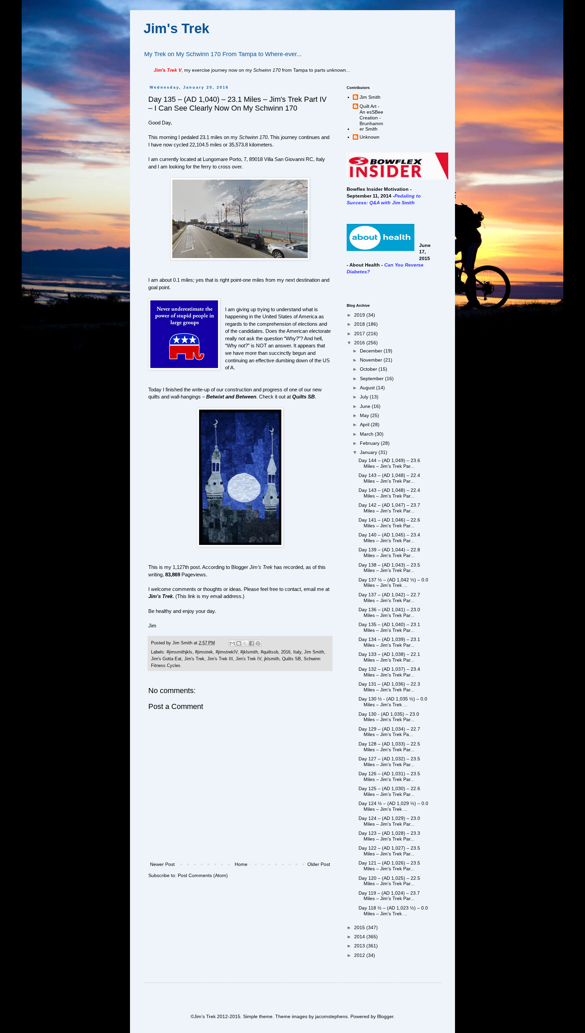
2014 (360, 936)
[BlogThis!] (238, 643)
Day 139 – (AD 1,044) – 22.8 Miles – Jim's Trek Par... (389, 552)
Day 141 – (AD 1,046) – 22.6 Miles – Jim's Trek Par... (389, 522)
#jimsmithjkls (179, 652)
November (372, 360)
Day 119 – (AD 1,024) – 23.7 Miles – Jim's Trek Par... (389, 895)
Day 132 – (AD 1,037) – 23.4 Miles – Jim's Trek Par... (389, 672)
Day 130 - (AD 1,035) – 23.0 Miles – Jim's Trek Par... (389, 716)
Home (241, 864)
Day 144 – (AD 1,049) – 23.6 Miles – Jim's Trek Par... (389, 463)
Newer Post (162, 864)
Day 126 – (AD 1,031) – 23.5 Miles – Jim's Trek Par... (389, 776)
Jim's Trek (176, 28)
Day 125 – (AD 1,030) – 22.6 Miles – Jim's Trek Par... (389, 791)
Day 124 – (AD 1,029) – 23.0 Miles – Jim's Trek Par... (389, 821)
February (370, 443)
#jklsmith (249, 652)
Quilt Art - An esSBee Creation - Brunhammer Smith (371, 118)
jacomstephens (331, 1016)
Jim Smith (314, 652)
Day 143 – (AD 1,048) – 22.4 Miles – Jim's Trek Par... (389, 478)
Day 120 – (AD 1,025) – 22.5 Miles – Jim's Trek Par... (389, 881)
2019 (360, 315)
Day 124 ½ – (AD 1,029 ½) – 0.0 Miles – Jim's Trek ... (393, 806)
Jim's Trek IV (248, 659)
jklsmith (271, 659)
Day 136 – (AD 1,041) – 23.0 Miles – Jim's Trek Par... (389, 612)
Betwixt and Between (231, 396)
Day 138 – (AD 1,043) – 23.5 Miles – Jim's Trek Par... (389, 567)
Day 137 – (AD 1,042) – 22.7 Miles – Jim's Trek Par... (389, 597)
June (366, 406)
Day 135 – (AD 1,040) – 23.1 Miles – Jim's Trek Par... (389, 627)
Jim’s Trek (160, 596)
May (365, 415)
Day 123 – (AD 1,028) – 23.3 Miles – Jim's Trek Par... (389, 836)
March (367, 434)
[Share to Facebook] (251, 643)
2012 (360, 955)
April (365, 424)
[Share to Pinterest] (258, 643)
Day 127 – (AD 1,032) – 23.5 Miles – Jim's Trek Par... (389, 761)
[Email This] (232, 643)
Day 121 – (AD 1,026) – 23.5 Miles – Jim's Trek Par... (389, 865)
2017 (360, 333)
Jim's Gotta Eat (166, 659)
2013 (360, 945)
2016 (285, 652)
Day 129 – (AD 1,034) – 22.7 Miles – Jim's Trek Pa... (389, 731)
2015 (360, 927)
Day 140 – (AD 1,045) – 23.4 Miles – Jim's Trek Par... (389, 537)
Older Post (318, 864)
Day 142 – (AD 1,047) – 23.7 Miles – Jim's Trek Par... (389, 507)
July (365, 396)
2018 (360, 324)
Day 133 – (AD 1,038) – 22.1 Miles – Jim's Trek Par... (389, 657)
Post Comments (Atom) (203, 875)
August (368, 387)
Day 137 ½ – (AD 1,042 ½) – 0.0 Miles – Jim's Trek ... (393, 582)
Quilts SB (303, 396)
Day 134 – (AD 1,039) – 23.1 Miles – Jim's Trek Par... (389, 642)
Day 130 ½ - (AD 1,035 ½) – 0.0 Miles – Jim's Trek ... (393, 701)
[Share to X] (245, 643)
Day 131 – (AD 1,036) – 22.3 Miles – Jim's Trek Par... (389, 686)
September (372, 378)
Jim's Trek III (220, 659)
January (369, 452)
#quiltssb (269, 652)
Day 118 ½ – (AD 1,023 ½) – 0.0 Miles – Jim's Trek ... (393, 910)
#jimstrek (204, 652)
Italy (297, 652)
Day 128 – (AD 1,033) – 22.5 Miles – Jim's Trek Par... (389, 746)
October (369, 369)
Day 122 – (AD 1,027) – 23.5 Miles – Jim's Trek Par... (389, 850)
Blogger (385, 1016)
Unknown (370, 137)
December (372, 350)
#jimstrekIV (227, 652)
